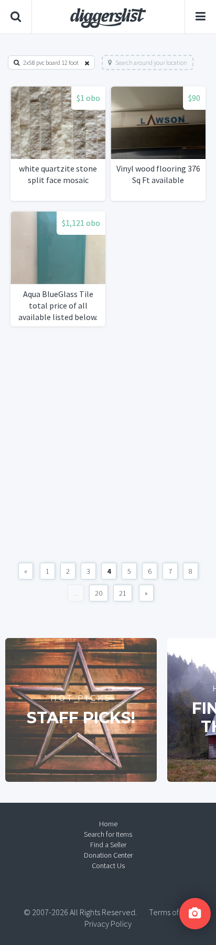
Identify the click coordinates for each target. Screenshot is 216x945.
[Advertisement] (108, 444)
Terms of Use (171, 912)
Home (108, 823)
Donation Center (108, 855)
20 (98, 593)
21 (122, 593)
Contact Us (108, 865)
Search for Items (108, 834)
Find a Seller (108, 844)
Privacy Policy (108, 923)
